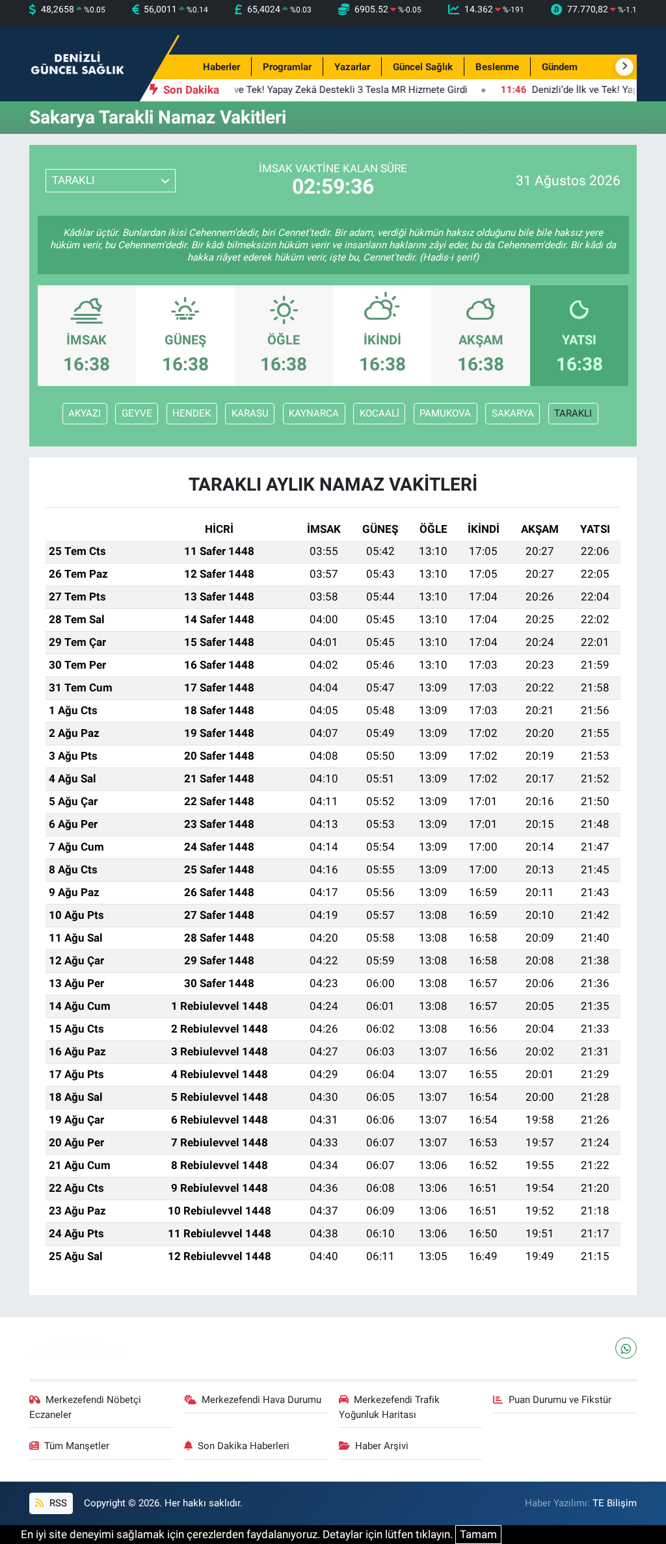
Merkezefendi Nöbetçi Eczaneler (85, 1407)
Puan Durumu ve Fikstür (560, 1400)
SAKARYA (513, 413)
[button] (624, 67)
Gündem (560, 67)
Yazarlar (352, 67)
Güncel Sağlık (423, 67)
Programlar (287, 67)
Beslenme (497, 67)
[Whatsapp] (626, 1348)
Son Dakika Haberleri (243, 1446)
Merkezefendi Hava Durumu (261, 1400)
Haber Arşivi (381, 1446)
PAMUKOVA (445, 413)
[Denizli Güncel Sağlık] (78, 63)
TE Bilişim (615, 1503)
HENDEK (191, 413)
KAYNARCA (314, 413)
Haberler (221, 67)
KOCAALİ (379, 413)
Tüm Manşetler (76, 1446)
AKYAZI (84, 413)
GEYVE (137, 413)
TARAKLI (573, 413)
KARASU (250, 413)
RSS (57, 1503)
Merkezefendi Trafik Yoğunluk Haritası (389, 1407)
